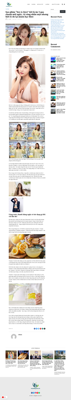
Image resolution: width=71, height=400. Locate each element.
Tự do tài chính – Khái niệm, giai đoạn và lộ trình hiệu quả (60, 91)
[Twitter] (34, 393)
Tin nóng (33, 4)
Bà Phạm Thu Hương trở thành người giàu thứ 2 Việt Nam (11, 362)
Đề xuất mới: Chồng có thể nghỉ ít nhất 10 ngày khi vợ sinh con (60, 79)
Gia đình (47, 4)
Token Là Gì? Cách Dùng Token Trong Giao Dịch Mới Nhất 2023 (60, 59)
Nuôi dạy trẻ (40, 4)
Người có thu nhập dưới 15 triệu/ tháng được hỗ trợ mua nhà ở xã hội (60, 111)
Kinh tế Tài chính (55, 4)
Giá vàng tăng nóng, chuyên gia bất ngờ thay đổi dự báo (23, 362)
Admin (10, 19)
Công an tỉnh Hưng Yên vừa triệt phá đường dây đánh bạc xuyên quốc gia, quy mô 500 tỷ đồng (58, 26)
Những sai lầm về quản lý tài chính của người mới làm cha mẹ (60, 85)
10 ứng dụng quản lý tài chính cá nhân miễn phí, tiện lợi (60, 66)
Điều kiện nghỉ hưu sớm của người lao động (60, 97)
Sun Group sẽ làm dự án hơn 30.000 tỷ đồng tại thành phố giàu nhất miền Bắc (58, 30)
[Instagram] (35, 393)
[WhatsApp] (39, 393)
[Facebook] (32, 393)
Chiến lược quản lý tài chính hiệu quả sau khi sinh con (60, 104)
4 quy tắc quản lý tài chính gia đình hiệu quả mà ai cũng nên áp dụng (60, 72)
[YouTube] (37, 393)
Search (52, 9)
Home (28, 4)
